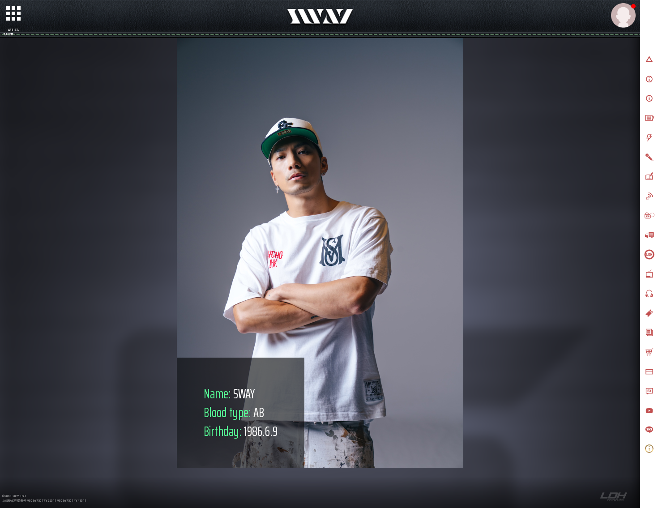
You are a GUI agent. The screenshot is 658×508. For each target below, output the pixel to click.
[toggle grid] (14, 14)
